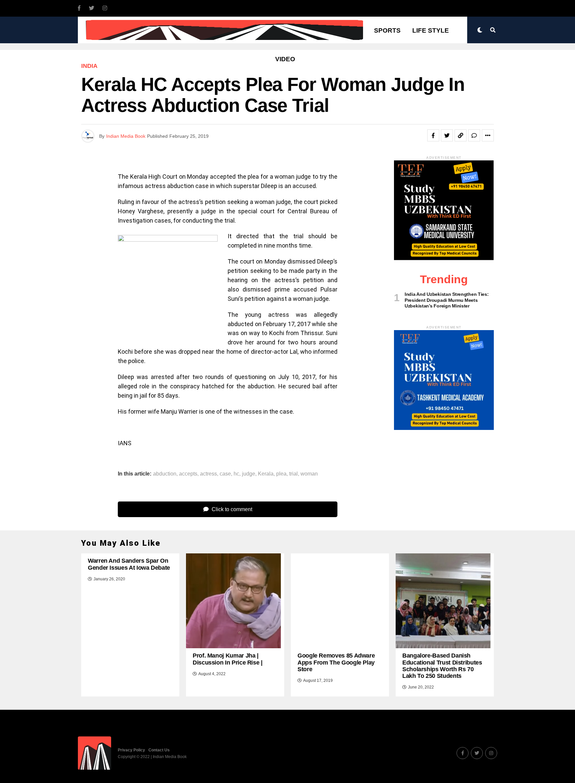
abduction (164, 474)
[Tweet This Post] (447, 135)
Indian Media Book (125, 136)
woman (309, 474)
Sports (387, 30)
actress (208, 474)
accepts (188, 474)
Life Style (430, 30)
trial (293, 474)
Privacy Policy (131, 750)
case (225, 474)
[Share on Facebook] (433, 135)
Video (285, 59)
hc (236, 474)
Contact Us (159, 750)
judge (248, 474)
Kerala (266, 474)
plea (281, 474)
